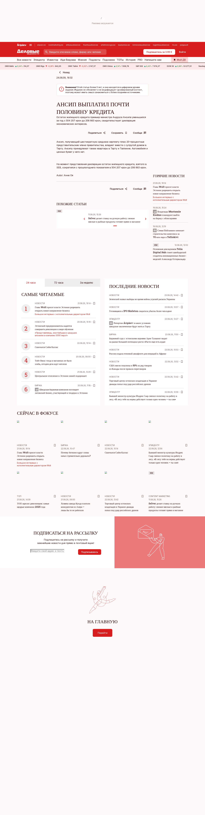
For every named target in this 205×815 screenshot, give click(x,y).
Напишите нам (153, 59)
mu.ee (174, 45)
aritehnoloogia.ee (108, 45)
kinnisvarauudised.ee (141, 45)
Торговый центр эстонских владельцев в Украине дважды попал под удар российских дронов (121, 507)
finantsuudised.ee (90, 45)
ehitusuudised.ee (73, 45)
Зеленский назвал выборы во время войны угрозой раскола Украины (142, 299)
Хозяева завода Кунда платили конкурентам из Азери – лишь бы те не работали (75, 507)
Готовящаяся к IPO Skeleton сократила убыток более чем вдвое (140, 311)
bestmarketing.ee (56, 45)
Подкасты (94, 59)
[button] (53, 552)
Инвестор (52, 59)
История (130, 59)
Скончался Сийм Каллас (46, 347)
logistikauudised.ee (161, 45)
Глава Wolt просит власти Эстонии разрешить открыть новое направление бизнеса (166, 190)
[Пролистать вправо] (146, 219)
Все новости (24, 59)
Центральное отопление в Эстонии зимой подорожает (61, 375)
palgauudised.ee (187, 45)
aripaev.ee (41, 45)
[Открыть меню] (30, 45)
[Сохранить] (94, 303)
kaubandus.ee (124, 45)
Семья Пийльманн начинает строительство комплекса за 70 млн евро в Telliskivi (168, 234)
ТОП (19, 496)
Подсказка (108, 59)
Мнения (82, 59)
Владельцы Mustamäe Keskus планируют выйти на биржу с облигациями (167, 215)
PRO (140, 59)
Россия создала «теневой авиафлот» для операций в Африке (137, 353)
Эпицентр (39, 59)
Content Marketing (159, 496)
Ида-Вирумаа (68, 59)
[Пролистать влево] (84, 219)
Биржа (38, 385)
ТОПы (120, 59)
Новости (40, 303)
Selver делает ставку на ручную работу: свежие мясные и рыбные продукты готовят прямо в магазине (166, 507)
